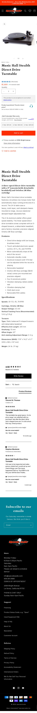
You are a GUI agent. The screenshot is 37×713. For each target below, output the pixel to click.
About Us (7, 626)
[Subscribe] (30, 525)
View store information (12, 143)
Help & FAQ (8, 622)
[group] (19, 367)
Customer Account (10, 635)
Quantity (4, 87)
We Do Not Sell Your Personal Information (15, 678)
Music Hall (5, 62)
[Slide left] (14, 58)
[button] (2, 11)
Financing (7, 608)
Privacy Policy (9, 663)
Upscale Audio (21, 704)
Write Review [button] (18, 376)
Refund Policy (9, 653)
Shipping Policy (9, 649)
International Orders (11, 672)
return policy (7, 100)
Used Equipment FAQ (11, 617)
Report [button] (11, 433)
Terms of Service (10, 658)
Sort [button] (7, 384)
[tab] (25, 391)
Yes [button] (7, 433)
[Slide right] (23, 58)
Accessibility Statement (12, 667)
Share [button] (15, 433)
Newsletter (8, 631)
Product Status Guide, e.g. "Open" (16, 612)
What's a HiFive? (28, 147)
